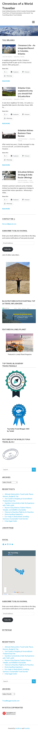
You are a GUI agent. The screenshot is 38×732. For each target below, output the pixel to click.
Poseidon (27, 728)
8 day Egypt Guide (11, 521)
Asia (30, 180)
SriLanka (17, 56)
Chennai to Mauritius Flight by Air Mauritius (19, 512)
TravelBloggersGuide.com (10, 701)
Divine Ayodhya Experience (14, 514)
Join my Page (7, 528)
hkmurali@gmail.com (9, 224)
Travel (22, 56)
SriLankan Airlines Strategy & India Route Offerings (26, 175)
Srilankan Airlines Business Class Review (25, 133)
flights (20, 182)
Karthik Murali (7, 56)
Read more (6, 81)
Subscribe (7, 249)
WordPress (18, 728)
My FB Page (7, 630)
